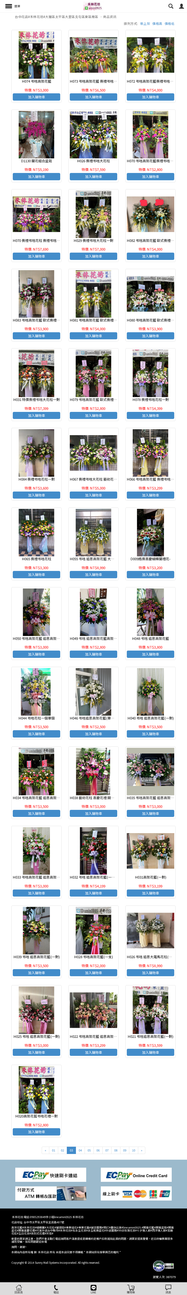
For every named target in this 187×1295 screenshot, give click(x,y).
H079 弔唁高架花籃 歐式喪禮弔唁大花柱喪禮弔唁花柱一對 (114, 399)
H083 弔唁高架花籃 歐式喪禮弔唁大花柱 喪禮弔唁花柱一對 (57, 320)
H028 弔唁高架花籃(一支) (93, 956)
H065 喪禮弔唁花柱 (36, 558)
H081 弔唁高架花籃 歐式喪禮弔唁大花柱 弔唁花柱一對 (111, 320)
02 (62, 1150)
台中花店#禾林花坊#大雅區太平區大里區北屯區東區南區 (56, 16)
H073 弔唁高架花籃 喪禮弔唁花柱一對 (98, 81)
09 (124, 1150)
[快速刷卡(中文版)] (50, 1174)
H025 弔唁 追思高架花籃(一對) (36, 1036)
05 (89, 1150)
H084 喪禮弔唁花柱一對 (36, 479)
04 (80, 1150)
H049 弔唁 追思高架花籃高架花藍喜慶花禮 (102, 638)
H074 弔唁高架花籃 (36, 81)
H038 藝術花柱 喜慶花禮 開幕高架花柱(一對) (103, 797)
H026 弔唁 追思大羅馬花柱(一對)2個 (154, 956)
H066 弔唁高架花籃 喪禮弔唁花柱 (152, 479)
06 (98, 1150)
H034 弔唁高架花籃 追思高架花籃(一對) (43, 797)
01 (53, 1150)
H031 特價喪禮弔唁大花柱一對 (36, 399)
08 (115, 1150)
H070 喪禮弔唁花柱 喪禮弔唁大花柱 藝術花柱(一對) (52, 240)
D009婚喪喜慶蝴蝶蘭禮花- (150, 558)
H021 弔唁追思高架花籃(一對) (150, 1036)
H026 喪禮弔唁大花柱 (93, 160)
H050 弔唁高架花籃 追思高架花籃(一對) (43, 638)
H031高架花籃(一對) (150, 877)
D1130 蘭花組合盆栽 (36, 160)
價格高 (157, 23)
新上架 (145, 23)
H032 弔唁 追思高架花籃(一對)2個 (95, 877)
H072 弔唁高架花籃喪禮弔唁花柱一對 (155, 81)
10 (133, 1150)
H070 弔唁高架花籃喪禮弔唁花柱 (152, 160)
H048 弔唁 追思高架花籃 (150, 638)
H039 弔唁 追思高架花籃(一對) (36, 956)
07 (107, 1150)
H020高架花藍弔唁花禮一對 (36, 1116)
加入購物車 (36, 96)
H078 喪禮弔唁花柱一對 (150, 399)
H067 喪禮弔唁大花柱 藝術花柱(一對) (98, 479)
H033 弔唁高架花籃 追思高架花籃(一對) (43, 877)
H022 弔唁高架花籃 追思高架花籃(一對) (100, 1036)
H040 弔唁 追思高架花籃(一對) (150, 718)
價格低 (170, 23)
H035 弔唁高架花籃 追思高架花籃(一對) (157, 797)
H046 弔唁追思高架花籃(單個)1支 (95, 718)
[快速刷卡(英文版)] (136, 1174)
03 (71, 1150)
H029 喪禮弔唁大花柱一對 (93, 240)
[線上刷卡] (136, 1193)
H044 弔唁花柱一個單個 (36, 718)
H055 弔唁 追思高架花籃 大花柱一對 (97, 558)
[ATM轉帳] (50, 1193)
